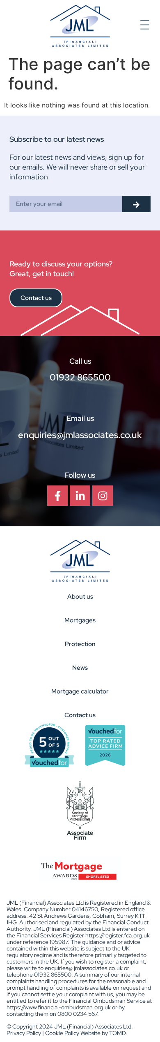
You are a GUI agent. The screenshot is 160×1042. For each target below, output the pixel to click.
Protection (80, 644)
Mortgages (80, 620)
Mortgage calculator (80, 691)
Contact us (80, 715)
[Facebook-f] (57, 495)
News (80, 668)
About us (80, 597)
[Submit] (136, 204)
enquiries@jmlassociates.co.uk (80, 435)
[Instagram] (102, 495)
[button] (145, 25)
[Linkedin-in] (80, 495)
